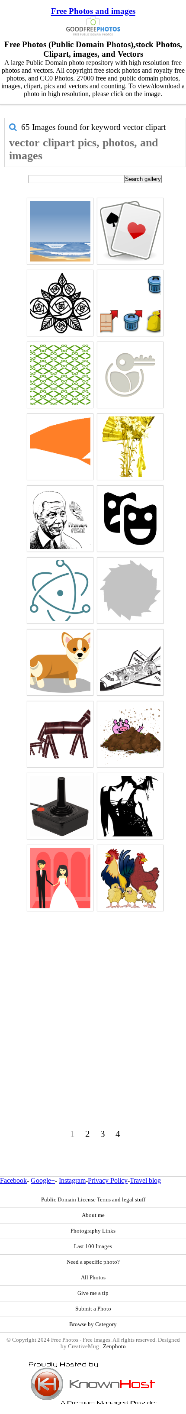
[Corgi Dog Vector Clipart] (60, 662)
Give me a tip (93, 1293)
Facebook (13, 1180)
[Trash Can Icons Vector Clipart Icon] (130, 303)
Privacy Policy (108, 1180)
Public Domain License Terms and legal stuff (93, 1200)
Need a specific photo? (93, 1262)
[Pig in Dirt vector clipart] (130, 734)
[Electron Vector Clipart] (60, 590)
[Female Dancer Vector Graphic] (130, 806)
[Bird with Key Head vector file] (130, 375)
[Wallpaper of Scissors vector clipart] (60, 375)
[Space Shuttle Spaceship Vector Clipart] (130, 662)
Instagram (72, 1180)
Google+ (43, 1180)
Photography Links (93, 1231)
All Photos (93, 1278)
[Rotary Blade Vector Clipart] (130, 590)
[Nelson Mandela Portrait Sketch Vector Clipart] (60, 518)
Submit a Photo (93, 1309)
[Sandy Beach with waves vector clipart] (60, 231)
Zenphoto (114, 1346)
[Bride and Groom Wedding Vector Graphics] (60, 878)
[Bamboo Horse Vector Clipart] (60, 734)
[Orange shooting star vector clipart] (60, 446)
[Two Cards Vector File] (130, 231)
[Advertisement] (93, 1007)
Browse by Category (93, 1324)
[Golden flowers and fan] (130, 446)
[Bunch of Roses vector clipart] (60, 303)
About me (93, 1215)
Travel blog (145, 1180)
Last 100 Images (93, 1246)
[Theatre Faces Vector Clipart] (130, 518)
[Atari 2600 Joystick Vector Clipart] (60, 806)
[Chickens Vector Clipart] (130, 878)
